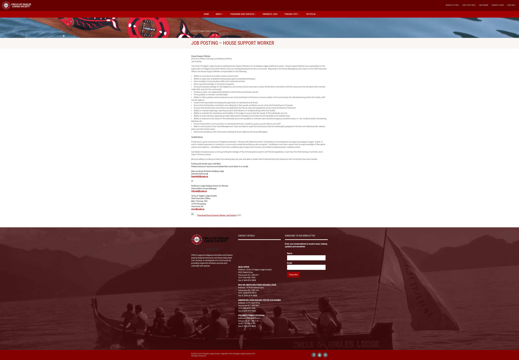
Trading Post (291, 14)
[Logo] (86, 5)
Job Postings (469, 5)
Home (206, 14)
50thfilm (310, 14)
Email (290, 263)
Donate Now (498, 5)
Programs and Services (242, 14)
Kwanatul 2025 (270, 14)
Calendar (483, 5)
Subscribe (293, 275)
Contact (511, 5)
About (219, 14)
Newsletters (452, 5)
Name (290, 253)
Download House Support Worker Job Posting (216, 215)
